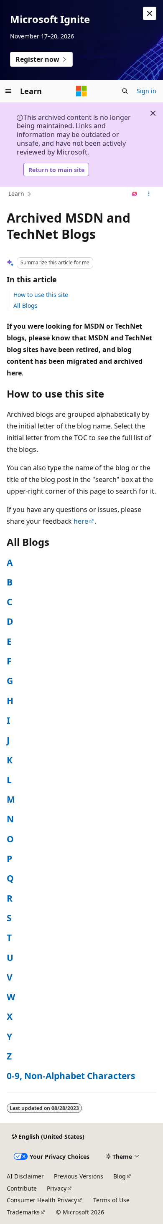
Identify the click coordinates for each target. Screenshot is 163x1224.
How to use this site (40, 295)
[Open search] (125, 91)
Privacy (56, 1188)
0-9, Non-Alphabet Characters (71, 1076)
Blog (119, 1176)
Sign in (146, 91)
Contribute (22, 1188)
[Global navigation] (8, 91)
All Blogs (25, 305)
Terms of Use (111, 1200)
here (81, 521)
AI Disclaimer (25, 1176)
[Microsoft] (81, 91)
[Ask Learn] (135, 194)
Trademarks (23, 1212)
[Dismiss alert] (149, 13)
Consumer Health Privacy (42, 1200)
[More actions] (149, 194)
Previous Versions (78, 1176)
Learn (16, 194)
